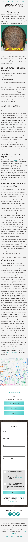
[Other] (10, 514)
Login (20, 536)
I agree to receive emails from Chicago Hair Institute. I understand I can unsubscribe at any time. (15, 485)
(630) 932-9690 (20, 497)
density (15, 159)
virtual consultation (12, 352)
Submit (14, 493)
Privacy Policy (19, 477)
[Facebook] (14, 514)
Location (10, 1)
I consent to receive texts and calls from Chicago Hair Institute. (15, 475)
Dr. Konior (20, 332)
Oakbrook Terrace (14, 393)
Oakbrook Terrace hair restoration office (17, 349)
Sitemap (8, 536)
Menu (3, 1)
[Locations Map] (14, 372)
